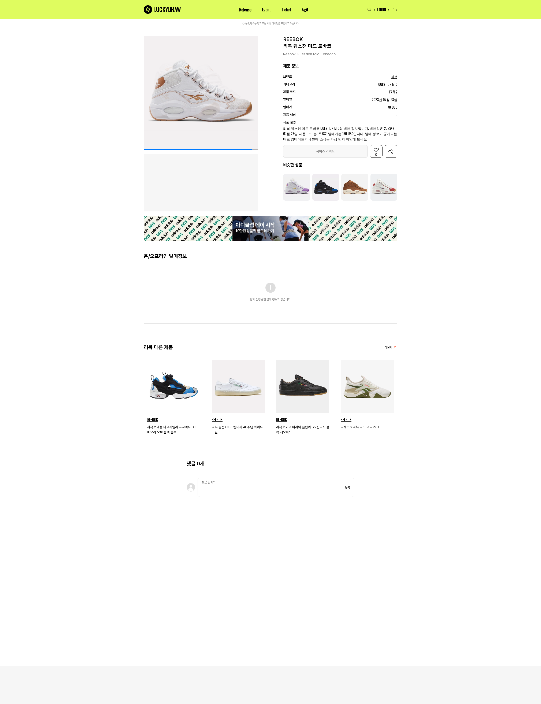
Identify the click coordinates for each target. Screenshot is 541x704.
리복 (394, 77)
